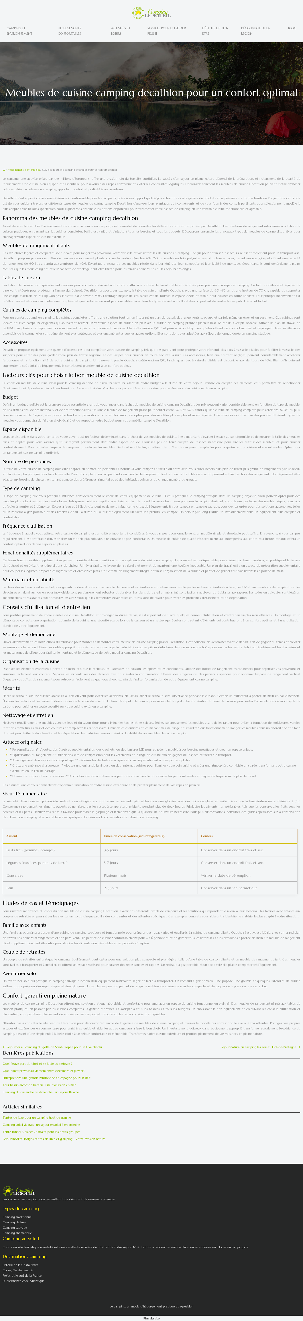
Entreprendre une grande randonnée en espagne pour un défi (47, 1078)
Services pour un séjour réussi (167, 30)
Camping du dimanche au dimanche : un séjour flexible (41, 1092)
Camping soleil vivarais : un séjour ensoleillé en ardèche (41, 1125)
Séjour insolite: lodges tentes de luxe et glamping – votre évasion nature (54, 1139)
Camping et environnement (19, 30)
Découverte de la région (255, 30)
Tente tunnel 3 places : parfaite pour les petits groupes (41, 1132)
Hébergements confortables (69, 30)
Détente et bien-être (215, 30)
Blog (292, 28)
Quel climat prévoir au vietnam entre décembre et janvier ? (44, 1071)
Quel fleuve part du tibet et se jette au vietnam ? (37, 1064)
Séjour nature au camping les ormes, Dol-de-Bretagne (258, 1047)
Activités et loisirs (120, 30)
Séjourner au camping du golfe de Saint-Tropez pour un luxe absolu (54, 1047)
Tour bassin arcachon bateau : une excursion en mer (39, 1085)
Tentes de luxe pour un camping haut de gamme (37, 1118)
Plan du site (152, 1318)
